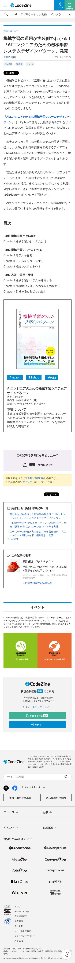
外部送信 (18, 940)
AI (15, 14)
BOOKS (19, 64)
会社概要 (18, 925)
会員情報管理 (20, 916)
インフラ (56, 14)
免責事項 (18, 920)
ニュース (30, 64)
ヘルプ (17, 906)
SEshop (34, 377)
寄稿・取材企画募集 (20, 797)
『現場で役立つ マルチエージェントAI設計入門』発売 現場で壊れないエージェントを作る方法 (38, 524)
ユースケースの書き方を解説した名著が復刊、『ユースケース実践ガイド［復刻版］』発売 (38, 533)
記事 (45, 812)
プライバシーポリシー (24, 935)
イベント (9, 828)
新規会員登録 (38, 715)
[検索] (6, 14)
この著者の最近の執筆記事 (37, 582)
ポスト (13, 73)
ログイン (28, 482)
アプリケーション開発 (34, 14)
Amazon (14, 377)
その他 (51, 377)
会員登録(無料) (35, 478)
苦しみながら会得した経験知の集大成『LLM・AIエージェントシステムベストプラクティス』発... (38, 515)
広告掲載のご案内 (56, 797)
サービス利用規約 (22, 930)
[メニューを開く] (5, 5)
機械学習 (8, 64)
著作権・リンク (21, 911)
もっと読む (13, 538)
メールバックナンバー (39, 707)
